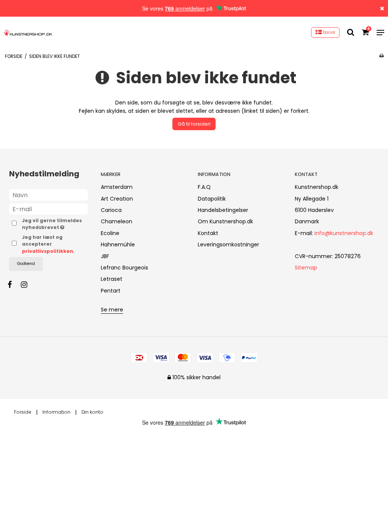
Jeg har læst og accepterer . (48, 244)
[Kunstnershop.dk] (28, 33)
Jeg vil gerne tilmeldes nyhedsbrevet (55, 223)
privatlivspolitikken (47, 251)
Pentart (110, 290)
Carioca (111, 210)
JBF (105, 256)
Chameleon (116, 221)
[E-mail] (48, 208)
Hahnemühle (118, 244)
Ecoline (110, 233)
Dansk (328, 32)
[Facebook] (13, 284)
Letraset (111, 279)
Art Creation (117, 198)
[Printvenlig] (381, 56)
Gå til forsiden (194, 124)
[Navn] (48, 194)
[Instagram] (28, 284)
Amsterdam (117, 187)
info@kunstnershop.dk (343, 233)
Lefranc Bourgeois (124, 267)
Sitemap (306, 267)
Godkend (26, 263)
